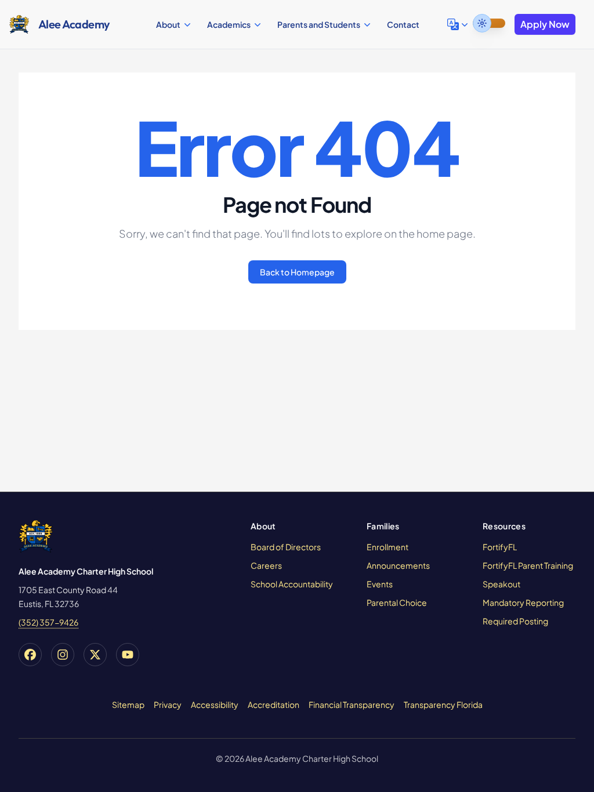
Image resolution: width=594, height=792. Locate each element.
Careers (266, 565)
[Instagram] (62, 654)
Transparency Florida (443, 704)
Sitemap (128, 704)
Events (380, 584)
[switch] (489, 23)
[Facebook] (30, 654)
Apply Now (545, 24)
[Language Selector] (458, 24)
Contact (403, 24)
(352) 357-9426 (48, 622)
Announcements (398, 565)
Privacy (168, 704)
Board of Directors (286, 547)
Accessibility (214, 704)
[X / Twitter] (95, 654)
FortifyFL (500, 547)
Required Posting (515, 621)
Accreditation (273, 704)
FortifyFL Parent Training (528, 565)
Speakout (501, 584)
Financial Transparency (351, 704)
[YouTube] (127, 654)
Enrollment (387, 547)
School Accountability (292, 584)
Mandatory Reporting (523, 602)
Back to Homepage (297, 272)
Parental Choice (397, 602)
